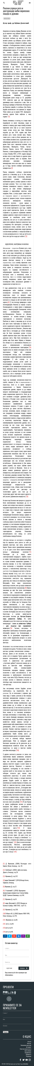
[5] (30, 347)
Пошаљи (24, 968)
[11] (21, 802)
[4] (8, 302)
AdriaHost (26, 1064)
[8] (26, 588)
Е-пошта (5, 1013)
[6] (27, 496)
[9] (11, 628)
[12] (19, 828)
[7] (30, 552)
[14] (15, 852)
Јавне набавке (27, 1051)
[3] (26, 236)
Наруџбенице (28, 1053)
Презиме (5, 1026)
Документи (28, 1054)
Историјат (28, 1047)
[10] (17, 750)
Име (6, 955)
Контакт (29, 1043)
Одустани (9, 968)
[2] (12, 168)
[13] (15, 842)
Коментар (7, 962)
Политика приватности (25, 1049)
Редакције (28, 1056)
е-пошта (7, 948)
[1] (9, 116)
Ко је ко (29, 1041)
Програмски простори (26, 1045)
